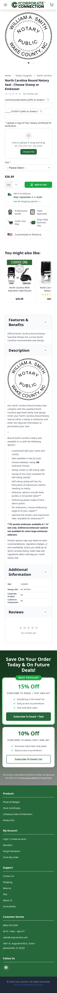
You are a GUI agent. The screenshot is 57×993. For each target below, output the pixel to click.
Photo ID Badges (11, 802)
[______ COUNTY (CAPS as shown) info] (41, 111)
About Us (7, 900)
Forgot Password (11, 851)
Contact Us (8, 876)
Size (8, 162)
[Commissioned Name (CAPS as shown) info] (48, 100)
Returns (7, 888)
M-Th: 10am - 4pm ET (14, 931)
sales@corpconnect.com (15, 937)
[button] (28, 63)
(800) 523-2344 (10, 925)
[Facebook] (6, 967)
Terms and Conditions (29, 778)
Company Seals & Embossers (17, 814)
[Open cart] (51, 5)
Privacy (39, 984)
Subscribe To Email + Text (29, 716)
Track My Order (11, 857)
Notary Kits (8, 820)
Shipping (7, 882)
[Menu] (5, 5)
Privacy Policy (46, 778)
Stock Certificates (11, 808)
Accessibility (9, 906)
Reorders (7, 845)
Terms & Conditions (24, 984)
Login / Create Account (14, 839)
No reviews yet (30, 93)
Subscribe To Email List (28, 759)
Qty (8, 184)
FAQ (5, 894)
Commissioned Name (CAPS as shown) (25, 99)
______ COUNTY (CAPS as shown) (22, 111)
